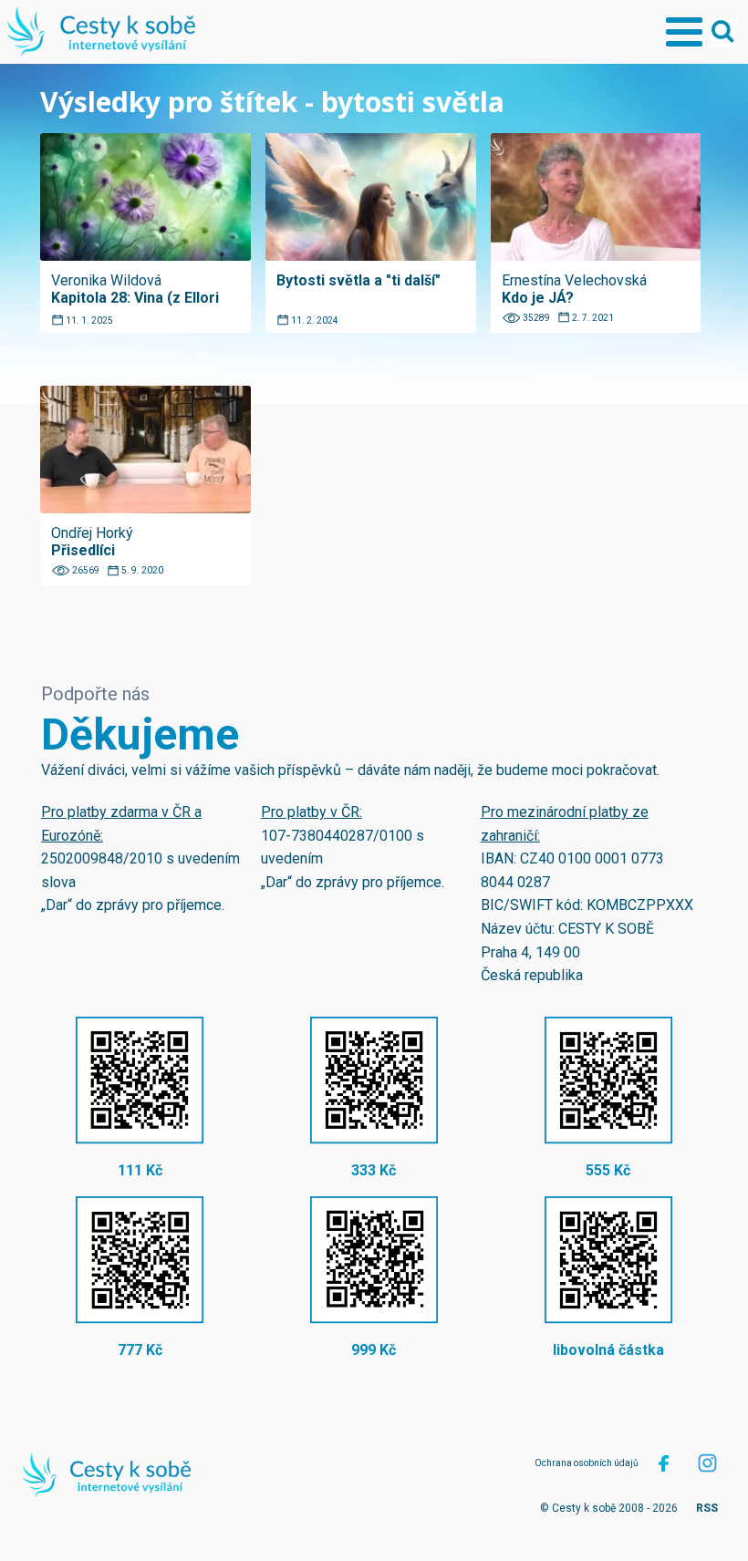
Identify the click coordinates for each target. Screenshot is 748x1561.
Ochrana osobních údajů (587, 1463)
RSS (707, 1508)
